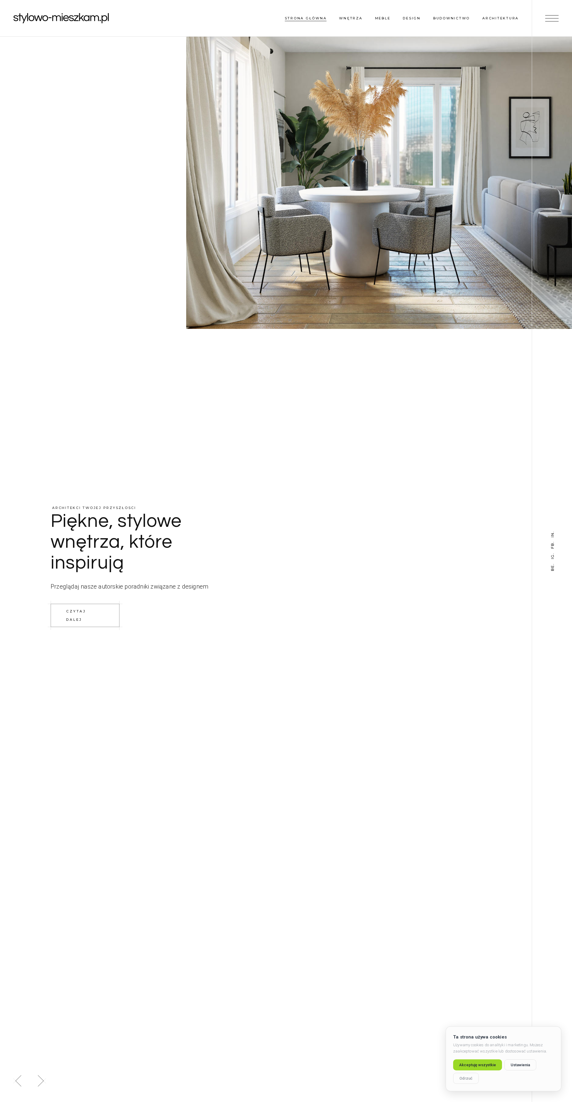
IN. (552, 534)
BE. (552, 567)
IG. (552, 556)
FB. (552, 545)
